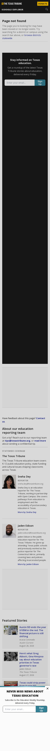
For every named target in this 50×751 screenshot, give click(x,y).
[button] (25, 375)
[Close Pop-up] (47, 688)
